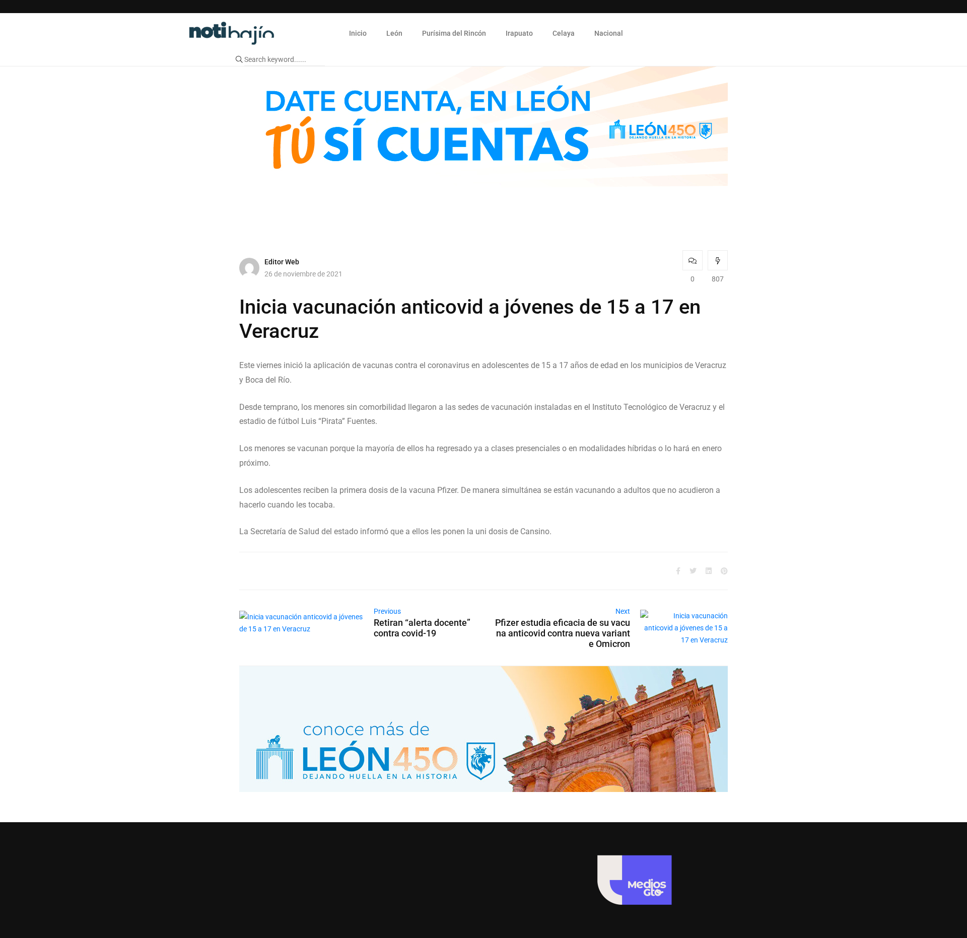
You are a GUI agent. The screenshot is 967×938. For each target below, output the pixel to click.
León (394, 33)
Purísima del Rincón (454, 33)
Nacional (608, 33)
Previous (387, 611)
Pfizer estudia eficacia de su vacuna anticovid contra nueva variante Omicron (562, 633)
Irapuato (519, 33)
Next (622, 611)
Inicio (358, 33)
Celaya (563, 33)
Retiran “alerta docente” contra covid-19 (422, 627)
